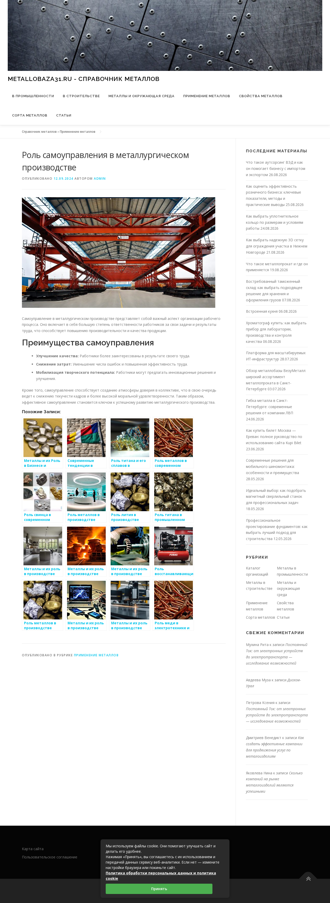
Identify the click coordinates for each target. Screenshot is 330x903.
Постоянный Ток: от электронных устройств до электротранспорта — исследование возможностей (277, 715)
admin (100, 178)
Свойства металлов (261, 96)
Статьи (63, 115)
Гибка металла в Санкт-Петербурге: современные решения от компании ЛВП (269, 406)
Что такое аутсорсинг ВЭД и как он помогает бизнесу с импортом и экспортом (275, 168)
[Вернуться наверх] (308, 879)
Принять (159, 888)
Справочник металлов (39, 131)
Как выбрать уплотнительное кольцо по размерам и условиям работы (274, 222)
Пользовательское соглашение (49, 857)
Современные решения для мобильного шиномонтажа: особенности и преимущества (272, 466)
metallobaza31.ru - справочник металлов (84, 78)
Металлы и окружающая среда (142, 96)
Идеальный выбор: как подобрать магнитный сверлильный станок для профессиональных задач (276, 496)
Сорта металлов (29, 115)
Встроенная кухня (262, 311)
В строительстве (81, 96)
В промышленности (33, 96)
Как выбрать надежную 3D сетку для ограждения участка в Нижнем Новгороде (276, 246)
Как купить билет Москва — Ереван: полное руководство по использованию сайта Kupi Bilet (274, 436)
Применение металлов (206, 96)
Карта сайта (33, 848)
